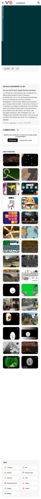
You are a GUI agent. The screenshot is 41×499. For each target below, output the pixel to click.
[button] (6, 120)
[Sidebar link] (3, 3)
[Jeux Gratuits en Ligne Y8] (9, 2)
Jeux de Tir (13, 123)
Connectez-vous (26, 140)
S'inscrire (12, 140)
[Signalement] (17, 68)
